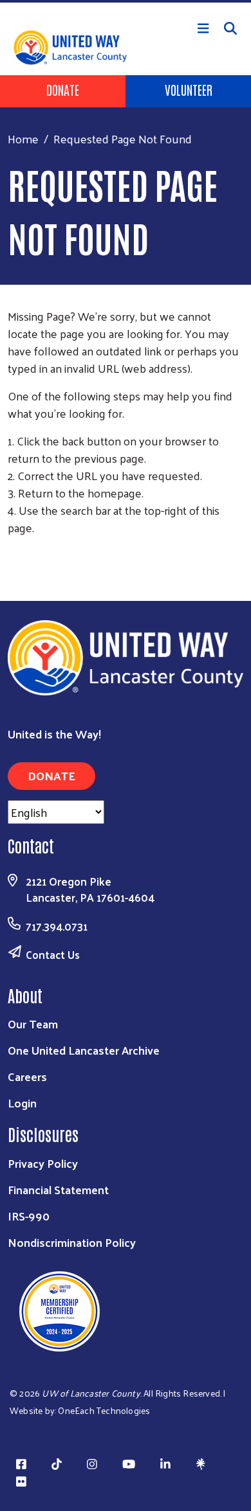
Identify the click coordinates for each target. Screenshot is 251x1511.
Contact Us (53, 954)
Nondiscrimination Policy (72, 1242)
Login (22, 1103)
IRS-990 (29, 1216)
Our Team (33, 1023)
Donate (62, 89)
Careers (27, 1076)
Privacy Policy (43, 1163)
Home (23, 138)
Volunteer (188, 89)
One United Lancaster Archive (84, 1050)
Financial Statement (58, 1189)
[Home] (125, 1)
